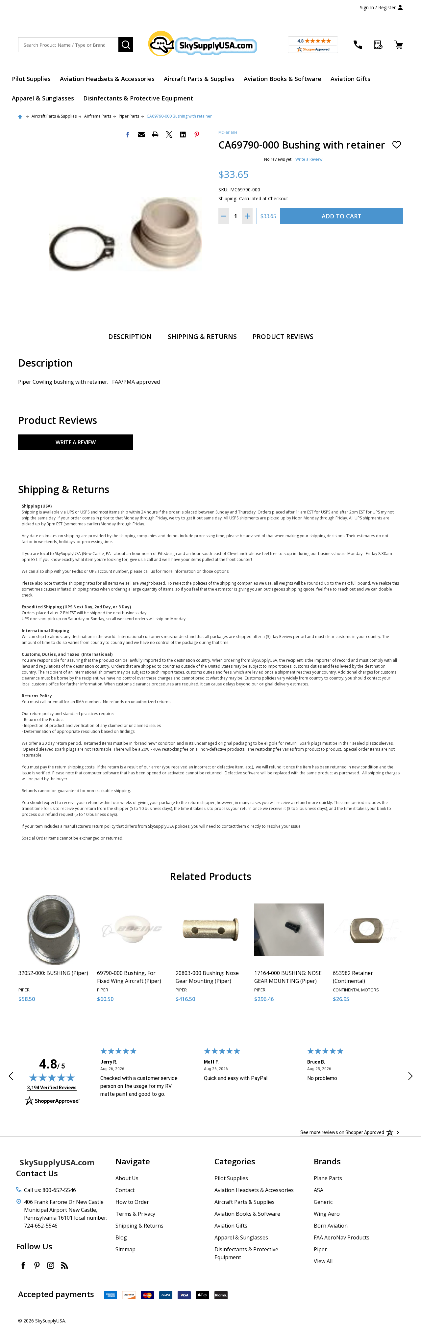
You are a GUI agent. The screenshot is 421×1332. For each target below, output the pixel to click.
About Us (126, 1178)
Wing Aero (327, 1213)
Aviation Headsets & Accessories (107, 79)
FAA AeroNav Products (341, 1237)
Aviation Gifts (350, 79)
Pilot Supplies (31, 79)
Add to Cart (341, 216)
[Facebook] (128, 134)
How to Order (132, 1202)
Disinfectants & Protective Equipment (138, 98)
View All (323, 1261)
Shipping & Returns (202, 336)
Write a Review (308, 159)
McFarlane (227, 132)
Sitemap (125, 1249)
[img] (52, 1077)
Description (130, 336)
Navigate (132, 1161)
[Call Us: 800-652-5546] (358, 45)
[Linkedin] (183, 134)
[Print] (155, 134)
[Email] (141, 134)
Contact (125, 1190)
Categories (234, 1161)
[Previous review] (11, 1077)
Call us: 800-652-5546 (50, 1190)
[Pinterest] (197, 134)
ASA (318, 1190)
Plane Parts (328, 1178)
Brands (327, 1161)
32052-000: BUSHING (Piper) (53, 973)
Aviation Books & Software (282, 79)
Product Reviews (283, 336)
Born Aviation (331, 1225)
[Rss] (64, 1265)
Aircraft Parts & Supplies (199, 79)
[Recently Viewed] (378, 45)
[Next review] (410, 1077)
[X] (169, 134)
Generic (323, 1202)
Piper (320, 1249)
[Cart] (398, 45)
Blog (121, 1237)
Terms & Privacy (135, 1213)
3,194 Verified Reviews (52, 1087)
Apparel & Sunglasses (43, 98)
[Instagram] (51, 1265)
